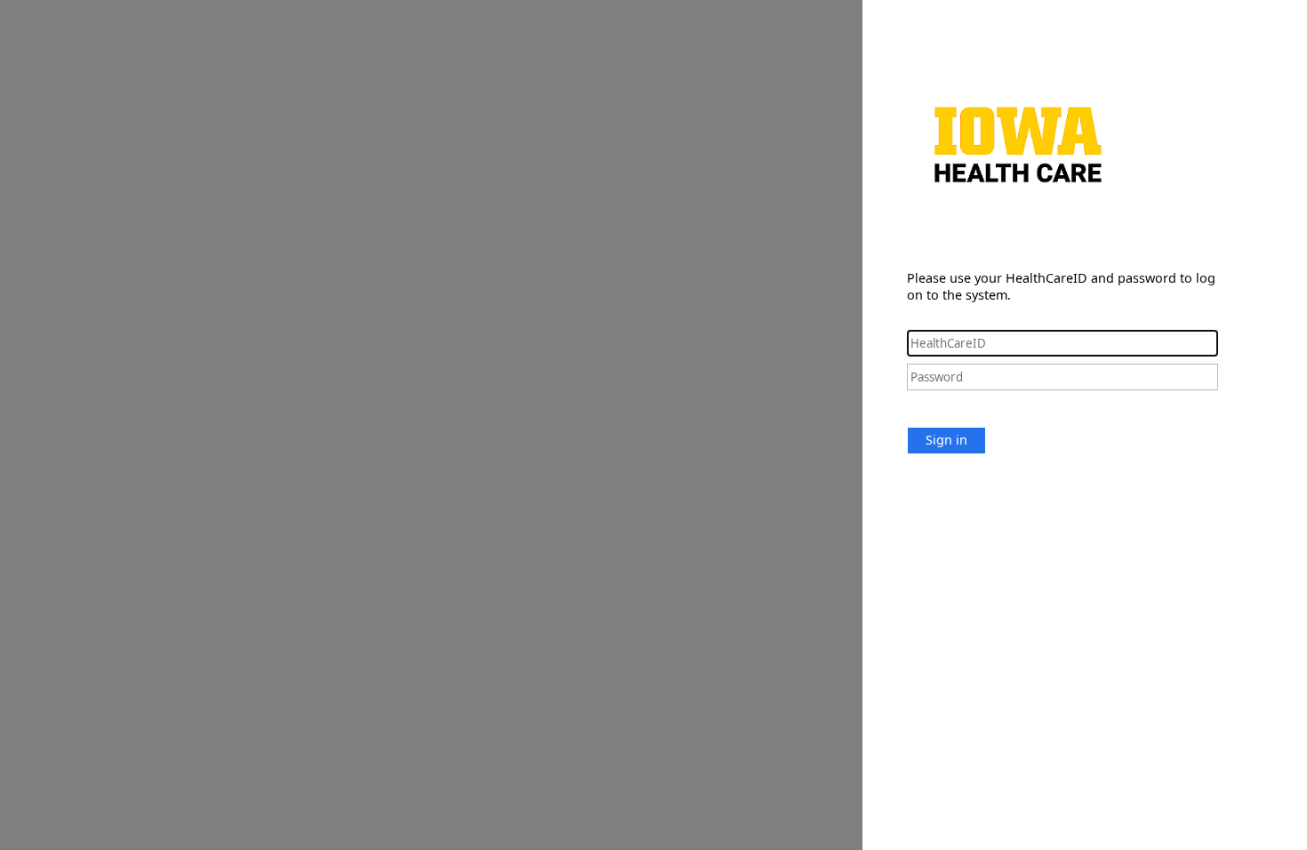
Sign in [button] (946, 439)
